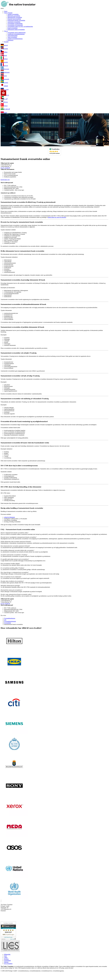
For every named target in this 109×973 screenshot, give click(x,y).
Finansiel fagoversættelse (14, 19)
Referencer (10, 40)
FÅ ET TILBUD (5, 168)
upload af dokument (9, 517)
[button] (54, 151)
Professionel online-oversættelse (16, 29)
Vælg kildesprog (5, 164)
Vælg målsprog (5, 166)
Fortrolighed (7, 960)
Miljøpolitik (7, 954)
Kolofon (6, 959)
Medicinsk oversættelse (13, 16)
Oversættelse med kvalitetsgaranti (16, 32)
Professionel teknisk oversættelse (16, 20)
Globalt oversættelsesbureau (15, 38)
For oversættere (8, 963)
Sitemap (6, 962)
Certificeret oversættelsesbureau (16, 34)
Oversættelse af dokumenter (14, 23)
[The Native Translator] (18, 7)
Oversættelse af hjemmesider (15, 25)
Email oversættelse (12, 28)
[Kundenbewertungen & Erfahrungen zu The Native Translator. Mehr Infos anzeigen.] (8, 939)
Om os (6, 31)
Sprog (5, 11)
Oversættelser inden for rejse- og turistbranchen (20, 26)
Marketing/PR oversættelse (14, 17)
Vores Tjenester (8, 12)
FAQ (5, 956)
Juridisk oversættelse (13, 14)
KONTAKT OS (5, 179)
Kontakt (6, 41)
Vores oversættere (12, 37)
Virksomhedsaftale (12, 35)
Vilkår (5, 957)
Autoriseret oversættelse (13, 22)
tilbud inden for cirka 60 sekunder (57, 217)
